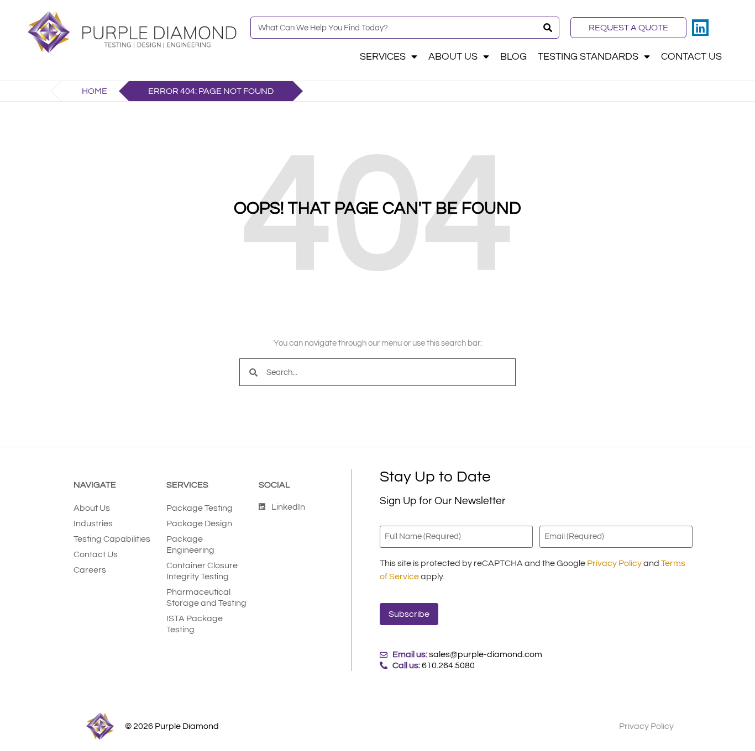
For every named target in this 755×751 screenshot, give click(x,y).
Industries (93, 523)
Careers (90, 569)
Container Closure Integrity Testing (202, 571)
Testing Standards (588, 57)
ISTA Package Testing (194, 624)
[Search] (548, 27)
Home (94, 91)
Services (383, 57)
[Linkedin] (700, 27)
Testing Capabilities (112, 539)
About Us (453, 57)
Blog (513, 57)
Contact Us (691, 57)
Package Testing (199, 508)
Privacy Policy (614, 563)
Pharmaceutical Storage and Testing (206, 597)
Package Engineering (190, 544)
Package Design (199, 523)
